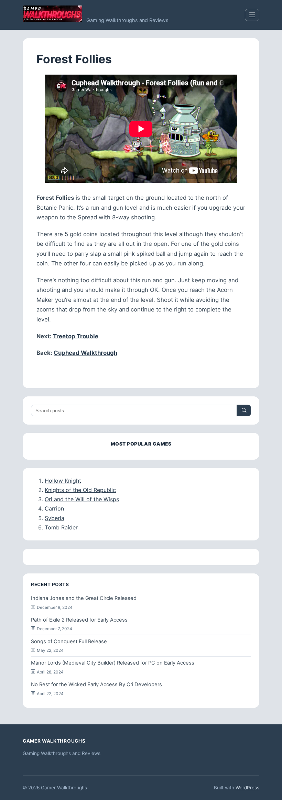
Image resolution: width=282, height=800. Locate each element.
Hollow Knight (63, 480)
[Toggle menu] (252, 15)
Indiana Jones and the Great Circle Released (84, 598)
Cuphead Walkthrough (85, 352)
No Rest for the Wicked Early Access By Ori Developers (96, 684)
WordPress (247, 787)
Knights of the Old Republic (80, 489)
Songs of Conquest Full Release (69, 641)
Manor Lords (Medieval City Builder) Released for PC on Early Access (112, 663)
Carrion (54, 508)
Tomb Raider (61, 527)
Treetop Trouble (75, 336)
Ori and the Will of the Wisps (82, 499)
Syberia (54, 518)
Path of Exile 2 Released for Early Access (79, 620)
